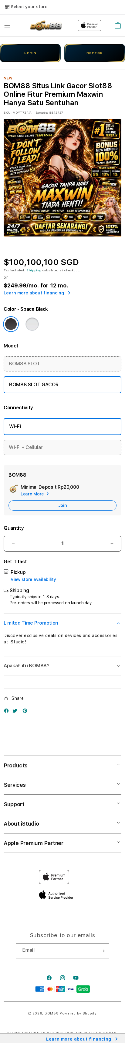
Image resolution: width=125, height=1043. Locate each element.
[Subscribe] (102, 950)
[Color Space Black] (11, 324)
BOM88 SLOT (24, 364)
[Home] (45, 25)
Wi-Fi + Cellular (26, 447)
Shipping (34, 270)
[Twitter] (16, 712)
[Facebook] (8, 712)
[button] (7, 25)
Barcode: (41, 112)
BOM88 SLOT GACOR (34, 384)
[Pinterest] (26, 712)
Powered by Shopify (78, 1013)
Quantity (14, 528)
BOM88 (52, 1013)
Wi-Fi (15, 426)
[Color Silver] (32, 324)
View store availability (33, 579)
